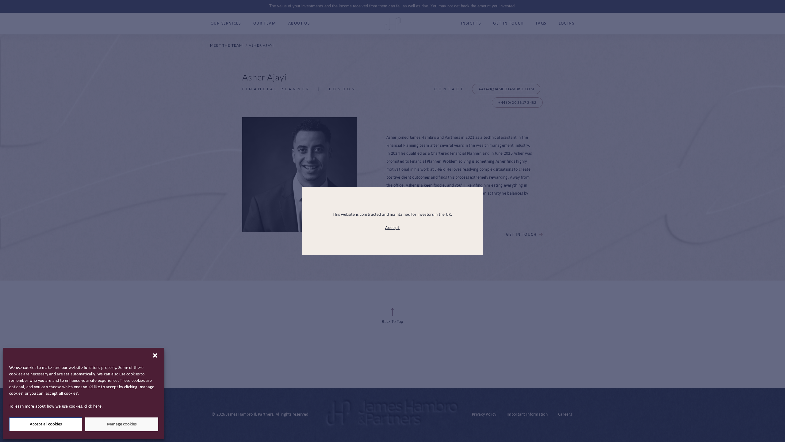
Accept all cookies (46, 424)
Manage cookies (122, 424)
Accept (392, 228)
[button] (155, 355)
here (97, 406)
